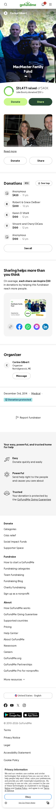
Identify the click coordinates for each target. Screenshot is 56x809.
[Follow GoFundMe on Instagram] (24, 705)
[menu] (50, 4)
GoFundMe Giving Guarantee (34, 499)
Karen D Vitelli (20, 213)
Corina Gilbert (20, 362)
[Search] (5, 4)
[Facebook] (19, 326)
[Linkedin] (45, 326)
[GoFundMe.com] (28, 4)
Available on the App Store (31, 715)
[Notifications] (43, 4)
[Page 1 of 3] (26, 76)
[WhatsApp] (28, 326)
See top (45, 183)
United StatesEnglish (29, 695)
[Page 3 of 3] (30, 76)
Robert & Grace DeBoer (26, 202)
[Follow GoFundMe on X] (18, 705)
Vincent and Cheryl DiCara (27, 223)
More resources (13, 679)
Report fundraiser (30, 417)
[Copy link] (10, 326)
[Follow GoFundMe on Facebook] (5, 705)
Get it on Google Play (13, 715)
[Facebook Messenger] (37, 326)
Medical (35, 393)
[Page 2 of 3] (28, 76)
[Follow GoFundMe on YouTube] (12, 705)
